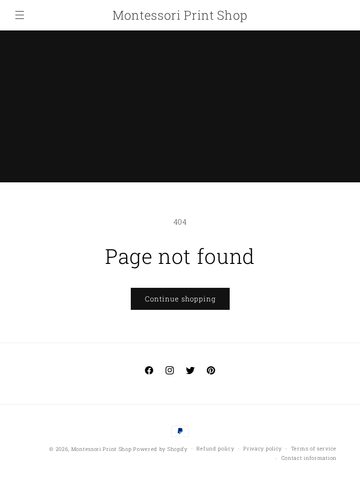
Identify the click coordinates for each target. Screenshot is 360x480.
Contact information (309, 457)
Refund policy (215, 448)
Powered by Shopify (160, 448)
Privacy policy (262, 448)
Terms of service (314, 448)
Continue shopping (180, 298)
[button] (19, 15)
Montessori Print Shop (101, 448)
